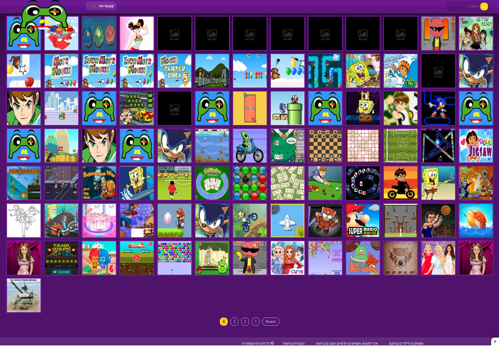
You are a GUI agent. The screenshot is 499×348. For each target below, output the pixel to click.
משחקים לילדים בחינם (406, 343)
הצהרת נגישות (294, 343)
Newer (270, 321)
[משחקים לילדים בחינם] (44, 30)
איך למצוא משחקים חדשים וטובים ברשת (347, 343)
